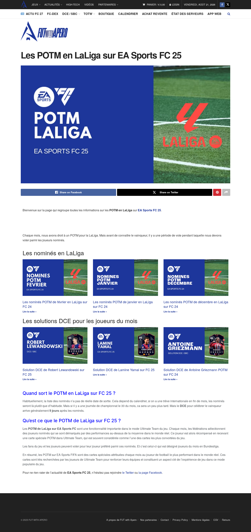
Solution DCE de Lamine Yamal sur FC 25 (124, 369)
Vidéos (89, 4)
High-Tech (73, 4)
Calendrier (128, 14)
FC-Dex (52, 14)
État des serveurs (187, 14)
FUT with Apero (24, 4)
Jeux (35, 4)
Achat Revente (154, 14)
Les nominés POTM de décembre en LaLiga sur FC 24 (196, 304)
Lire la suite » (30, 311)
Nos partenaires (148, 520)
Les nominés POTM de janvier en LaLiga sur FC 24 (123, 304)
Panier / (156, 4)
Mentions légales (201, 520)
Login (175, 4)
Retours (226, 520)
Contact (165, 520)
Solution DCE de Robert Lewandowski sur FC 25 (53, 372)
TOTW (88, 14)
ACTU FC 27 (34, 14)
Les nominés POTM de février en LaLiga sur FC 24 (55, 304)
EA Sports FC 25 (149, 210)
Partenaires (107, 4)
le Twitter (128, 472)
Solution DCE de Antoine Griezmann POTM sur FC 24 (195, 372)
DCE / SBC (69, 14)
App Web (214, 14)
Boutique (106, 14)
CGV (215, 520)
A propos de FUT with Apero (121, 520)
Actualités (52, 4)
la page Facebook (150, 472)
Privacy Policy (180, 520)
